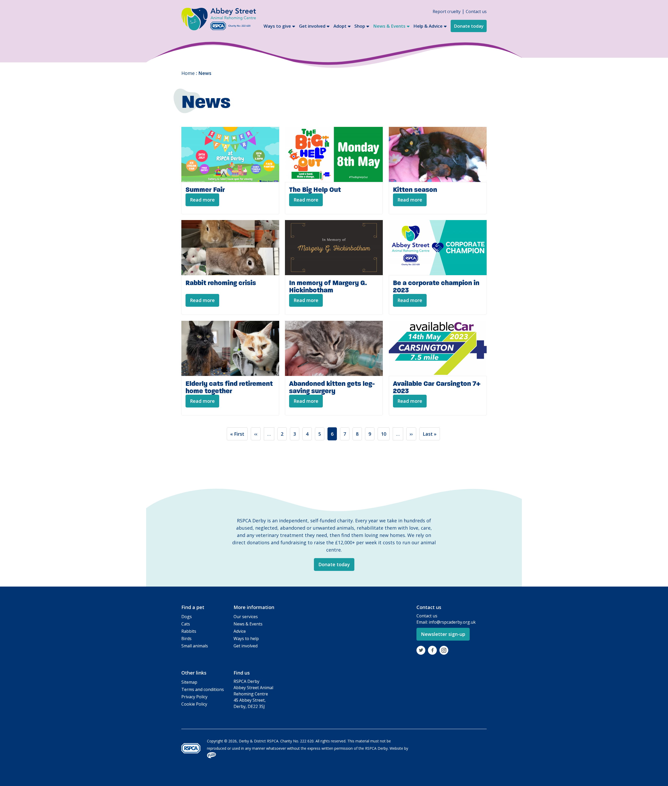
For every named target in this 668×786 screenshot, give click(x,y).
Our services (246, 616)
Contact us (476, 11)
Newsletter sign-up (443, 634)
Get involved (312, 26)
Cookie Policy (194, 704)
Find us (242, 673)
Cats (185, 624)
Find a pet (192, 607)
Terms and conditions (202, 689)
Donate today (469, 26)
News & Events (389, 26)
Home (188, 73)
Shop (359, 26)
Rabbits (188, 631)
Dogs (186, 616)
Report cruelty (447, 11)
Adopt (340, 26)
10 (385, 434)
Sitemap (189, 682)
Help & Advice (428, 26)
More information (254, 607)
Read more (202, 200)
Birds (186, 638)
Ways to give (277, 26)
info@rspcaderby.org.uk (452, 622)
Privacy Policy (194, 696)
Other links (193, 673)
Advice (240, 631)
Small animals (194, 645)
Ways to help (246, 638)
